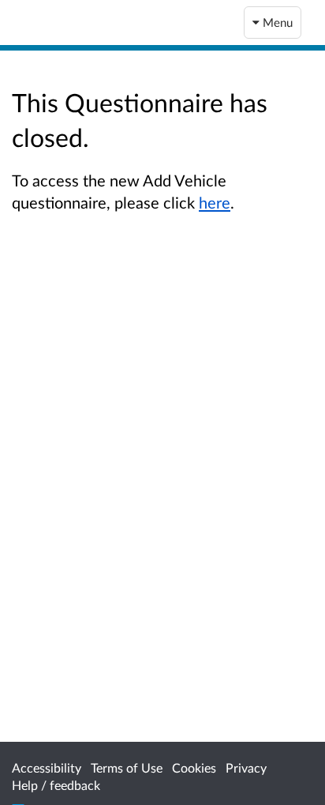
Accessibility (46, 767)
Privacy (246, 767)
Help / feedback (56, 784)
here (214, 202)
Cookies (194, 767)
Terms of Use (126, 767)
